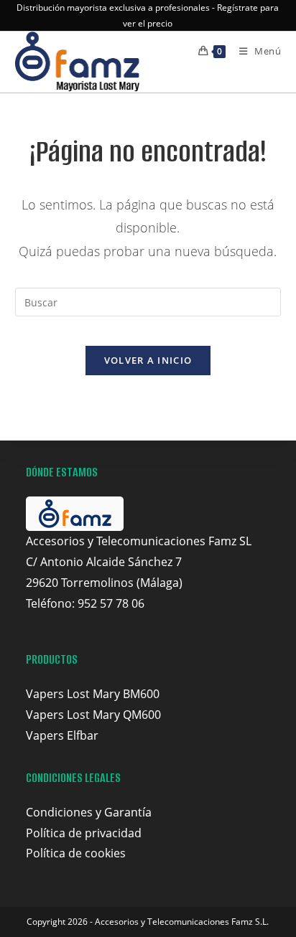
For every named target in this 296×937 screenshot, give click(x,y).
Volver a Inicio (148, 360)
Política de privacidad (84, 833)
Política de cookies (76, 853)
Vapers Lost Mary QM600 (93, 714)
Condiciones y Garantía (89, 812)
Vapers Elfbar (62, 735)
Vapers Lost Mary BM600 (92, 694)
